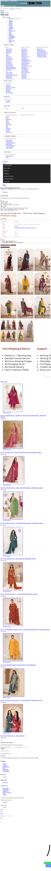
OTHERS (27, 227)
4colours (10, 25)
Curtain (22, 108)
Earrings (7, 121)
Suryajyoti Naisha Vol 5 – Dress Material (12, 735)
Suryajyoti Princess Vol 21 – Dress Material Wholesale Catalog (19, 594)
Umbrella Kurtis (9, 77)
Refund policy (6, 789)
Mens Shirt (8, 86)
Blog (4, 768)
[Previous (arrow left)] (0, 740)
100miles (10, 21)
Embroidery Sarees (25, 56)
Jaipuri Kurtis (8, 56)
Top (6, 71)
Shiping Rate (5, 782)
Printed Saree (24, 52)
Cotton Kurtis (8, 51)
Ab (9, 39)
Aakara (10, 31)
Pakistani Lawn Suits (41, 50)
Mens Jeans (8, 90)
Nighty (7, 157)
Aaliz (10, 32)
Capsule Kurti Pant (9, 59)
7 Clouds (10, 26)
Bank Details (5, 769)
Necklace (8, 123)
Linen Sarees (23, 67)
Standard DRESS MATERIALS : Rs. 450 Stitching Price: (13, 242)
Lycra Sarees (23, 58)
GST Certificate (6, 770)
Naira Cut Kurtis (9, 73)
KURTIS (7, 47)
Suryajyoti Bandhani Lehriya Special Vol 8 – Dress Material (18, 665)
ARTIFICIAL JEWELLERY (11, 114)
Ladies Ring (8, 128)
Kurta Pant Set (9, 58)
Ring (7, 117)
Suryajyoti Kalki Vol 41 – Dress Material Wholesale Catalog (18, 558)
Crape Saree (23, 76)
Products (4, 185)
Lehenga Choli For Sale (10, 145)
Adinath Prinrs (12, 40)
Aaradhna (11, 35)
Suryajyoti (16, 226)
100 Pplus (11, 20)
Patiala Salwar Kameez (41, 54)
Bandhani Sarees (24, 59)
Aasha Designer (12, 37)
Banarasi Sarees (24, 51)
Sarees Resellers (9, 140)
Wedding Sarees (24, 54)
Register (14, 5)
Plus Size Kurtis (9, 62)
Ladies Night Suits (9, 156)
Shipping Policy (6, 790)
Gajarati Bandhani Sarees (26, 60)
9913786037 (2, 755)
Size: (1, 238)
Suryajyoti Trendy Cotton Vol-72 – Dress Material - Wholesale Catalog (21, 700)
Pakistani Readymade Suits (42, 52)
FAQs (4, 793)
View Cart (2, 14)
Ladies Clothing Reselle (10, 138)
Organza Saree (24, 75)
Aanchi (10, 34)
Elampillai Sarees (24, 62)
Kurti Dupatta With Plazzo (11, 68)
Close (7, 12)
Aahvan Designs (12, 30)
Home (4, 17)
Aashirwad (11, 38)
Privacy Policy (6, 788)
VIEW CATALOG (7, 412)
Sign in (10, 5)
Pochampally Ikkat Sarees (26, 65)
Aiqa (10, 43)
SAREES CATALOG (25, 47)
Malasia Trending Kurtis (10, 67)
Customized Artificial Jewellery (27, 114)
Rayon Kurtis (8, 63)
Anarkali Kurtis (9, 69)
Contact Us (7, 5)
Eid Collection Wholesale (42, 56)
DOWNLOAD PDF (5, 247)
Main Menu (5, 161)
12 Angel (10, 22)
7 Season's (11, 27)
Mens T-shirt (8, 88)
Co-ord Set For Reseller (10, 142)
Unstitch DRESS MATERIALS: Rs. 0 (9, 241)
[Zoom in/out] (2, 739)
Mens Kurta (8, 85)
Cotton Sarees (24, 50)
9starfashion (11, 28)
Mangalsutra (8, 119)
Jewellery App (9, 132)
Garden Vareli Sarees (25, 63)
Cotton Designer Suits (41, 51)
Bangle (7, 120)
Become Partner (6, 766)
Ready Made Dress (33, 227)
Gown (7, 54)
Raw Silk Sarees (24, 69)
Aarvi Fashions (12, 36)
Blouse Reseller (9, 144)
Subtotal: (2, 13)
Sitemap (4, 794)
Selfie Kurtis (8, 52)
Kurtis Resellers (9, 141)
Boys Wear (8, 100)
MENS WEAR (8, 83)
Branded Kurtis (9, 76)
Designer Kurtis (9, 50)
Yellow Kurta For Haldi (10, 87)
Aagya (10, 29)
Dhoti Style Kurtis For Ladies (11, 75)
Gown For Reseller (9, 146)
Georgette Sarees (24, 71)
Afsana (10, 41)
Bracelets (7, 116)
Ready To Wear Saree (25, 72)
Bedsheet (7, 108)
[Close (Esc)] (0, 739)
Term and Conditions (7, 792)
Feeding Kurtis (9, 48)
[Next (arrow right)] (2, 740)
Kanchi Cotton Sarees (25, 78)
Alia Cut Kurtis (9, 72)
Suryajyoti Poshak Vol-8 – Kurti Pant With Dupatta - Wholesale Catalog (21, 487)
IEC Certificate (6, 771)
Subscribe (3, 748)
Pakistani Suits (40, 48)
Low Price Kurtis (9, 64)
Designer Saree (24, 48)
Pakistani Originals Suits (42, 55)
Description (5, 192)
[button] (25, 869)
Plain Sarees (23, 55)
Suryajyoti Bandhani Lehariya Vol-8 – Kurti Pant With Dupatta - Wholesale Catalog (25, 629)
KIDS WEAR (8, 99)
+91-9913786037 (4, 1)
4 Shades (10, 24)
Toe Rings (8, 129)
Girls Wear (8, 102)
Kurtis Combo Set (9, 65)
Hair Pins (8, 131)
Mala (7, 125)
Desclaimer (5, 791)
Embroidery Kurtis (9, 78)
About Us (5, 764)
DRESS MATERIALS (22, 227)
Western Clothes (9, 148)
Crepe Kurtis (8, 60)
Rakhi (7, 127)
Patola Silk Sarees (24, 68)
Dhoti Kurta (8, 91)
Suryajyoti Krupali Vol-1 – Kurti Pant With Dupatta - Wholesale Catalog (21, 523)
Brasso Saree (23, 77)
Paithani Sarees (24, 64)
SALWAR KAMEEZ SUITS (42, 47)
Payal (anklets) (9, 124)
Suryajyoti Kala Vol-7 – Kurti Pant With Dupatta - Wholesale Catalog (20, 452)
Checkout (7, 14)
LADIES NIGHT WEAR (10, 154)
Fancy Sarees (24, 73)
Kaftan (7, 55)
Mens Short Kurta (9, 92)
